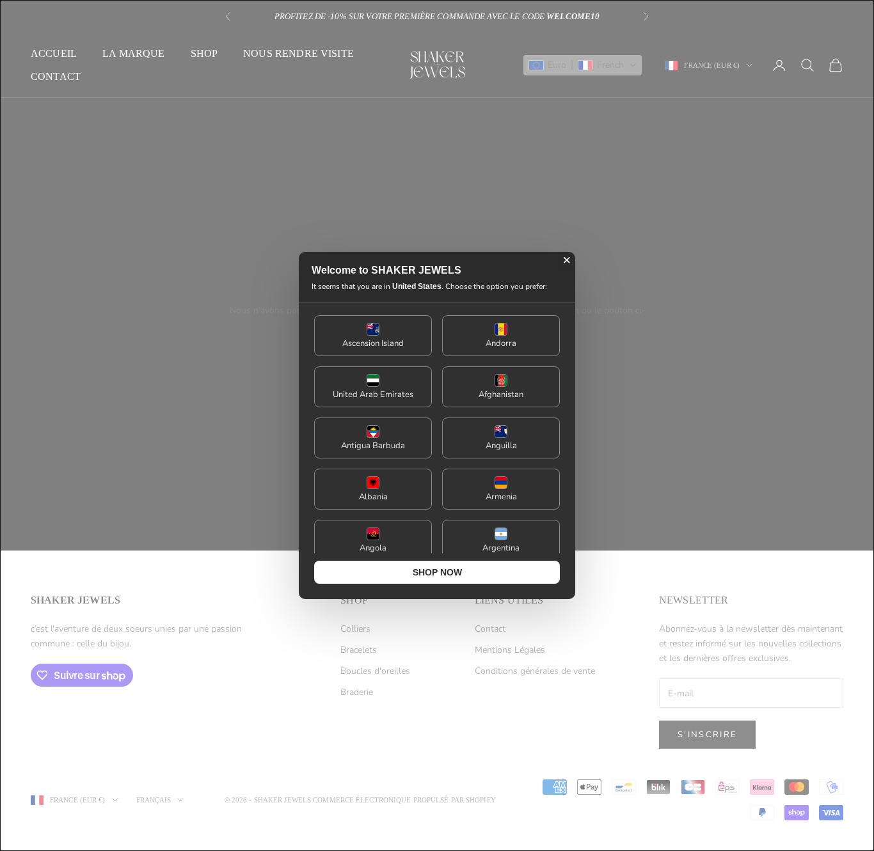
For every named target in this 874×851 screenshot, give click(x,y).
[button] (373, 335)
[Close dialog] (567, 260)
